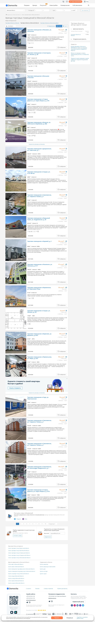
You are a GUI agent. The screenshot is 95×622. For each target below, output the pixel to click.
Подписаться (48, 536)
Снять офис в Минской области (15, 564)
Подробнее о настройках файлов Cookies (82, 618)
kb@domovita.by (52, 598)
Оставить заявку (18, 535)
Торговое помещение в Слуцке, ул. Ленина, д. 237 (38, 311)
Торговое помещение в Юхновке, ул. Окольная (39, 30)
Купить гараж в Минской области (16, 583)
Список (59, 26)
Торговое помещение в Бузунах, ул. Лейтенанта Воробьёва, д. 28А (39, 123)
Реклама (37, 588)
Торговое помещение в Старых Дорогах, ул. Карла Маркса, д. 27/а (38, 490)
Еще (85, 10)
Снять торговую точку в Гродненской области (19, 555)
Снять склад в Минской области (16, 576)
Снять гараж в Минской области (16, 580)
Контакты (74, 594)
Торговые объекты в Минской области (29, 23)
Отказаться (70, 618)
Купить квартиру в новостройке (47, 566)
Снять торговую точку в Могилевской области (19, 557)
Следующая (51, 524)
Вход (87, 1)
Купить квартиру (44, 564)
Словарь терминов (48, 588)
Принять (57, 618)
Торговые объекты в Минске (12, 23)
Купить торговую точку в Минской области (18, 573)
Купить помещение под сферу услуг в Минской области (21, 571)
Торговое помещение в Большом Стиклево (38, 76)
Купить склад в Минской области (16, 578)
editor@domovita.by (31, 600)
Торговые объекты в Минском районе (49, 23)
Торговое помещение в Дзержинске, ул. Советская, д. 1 (39, 149)
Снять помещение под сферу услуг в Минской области (21, 569)
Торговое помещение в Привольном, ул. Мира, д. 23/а (39, 357)
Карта (65, 26)
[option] (15, 38)
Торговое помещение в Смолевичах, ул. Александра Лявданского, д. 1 (39, 467)
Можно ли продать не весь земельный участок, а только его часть (80, 54)
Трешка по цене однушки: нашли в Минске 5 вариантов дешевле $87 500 (80, 60)
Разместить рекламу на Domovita (37, 144)
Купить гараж (43, 573)
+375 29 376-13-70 (30, 596)
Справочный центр (78, 601)
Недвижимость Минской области (14, 14)
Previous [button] (7, 38)
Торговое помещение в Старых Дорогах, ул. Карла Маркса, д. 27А (38, 99)
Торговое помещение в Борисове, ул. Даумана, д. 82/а (39, 334)
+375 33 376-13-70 (30, 598)
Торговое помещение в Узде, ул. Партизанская (38, 398)
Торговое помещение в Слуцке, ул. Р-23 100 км (38, 172)
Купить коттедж (43, 571)
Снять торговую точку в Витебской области (18, 550)
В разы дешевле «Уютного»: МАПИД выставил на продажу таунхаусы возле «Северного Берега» (79, 48)
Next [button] (25, 38)
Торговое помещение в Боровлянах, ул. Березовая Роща (39, 288)
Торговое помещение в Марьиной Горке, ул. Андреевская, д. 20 (38, 218)
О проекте (28, 588)
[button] (28, 43)
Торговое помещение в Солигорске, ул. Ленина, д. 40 (39, 53)
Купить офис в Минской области (16, 566)
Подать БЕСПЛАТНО (76, 1)
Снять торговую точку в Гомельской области (19, 553)
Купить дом (42, 569)
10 (45, 524)
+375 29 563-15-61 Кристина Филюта (57, 596)
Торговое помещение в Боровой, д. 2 (39, 241)
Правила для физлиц (62, 588)
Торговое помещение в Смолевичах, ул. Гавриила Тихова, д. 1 (39, 195)
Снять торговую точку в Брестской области (18, 548)
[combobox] (15, 10)
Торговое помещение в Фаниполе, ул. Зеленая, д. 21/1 (39, 265)
